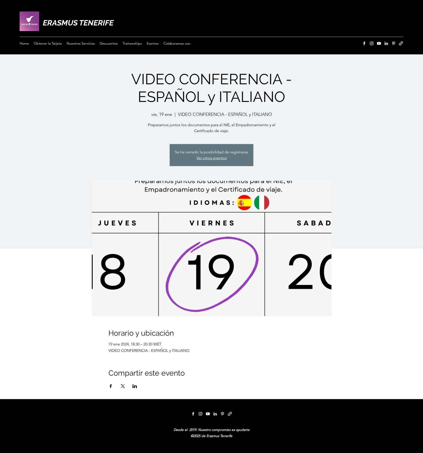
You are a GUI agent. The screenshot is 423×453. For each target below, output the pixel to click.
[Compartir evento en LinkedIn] (134, 386)
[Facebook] (364, 43)
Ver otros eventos (212, 158)
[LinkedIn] (386, 43)
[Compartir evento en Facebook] (110, 386)
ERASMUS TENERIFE (78, 22)
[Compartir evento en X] (122, 386)
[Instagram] (371, 43)
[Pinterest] (393, 43)
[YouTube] (378, 43)
